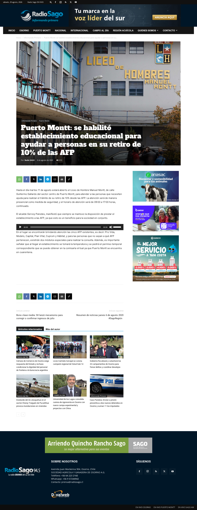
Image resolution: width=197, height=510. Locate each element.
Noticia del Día (22, 357)
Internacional (79, 30)
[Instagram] (60, 2)
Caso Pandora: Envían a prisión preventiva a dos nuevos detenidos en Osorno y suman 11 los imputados (106, 403)
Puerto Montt (42, 30)
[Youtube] (75, 2)
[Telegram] (48, 179)
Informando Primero (32, 37)
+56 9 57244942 (71, 478)
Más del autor (53, 329)
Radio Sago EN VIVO (36, 2)
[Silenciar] (110, 227)
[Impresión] (62, 179)
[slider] (117, 227)
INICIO (11, 30)
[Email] (55, 179)
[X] (70, 2)
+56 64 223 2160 (69, 475)
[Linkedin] (41, 179)
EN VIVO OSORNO (143, 507)
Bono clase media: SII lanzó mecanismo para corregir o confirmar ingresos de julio (39, 317)
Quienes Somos (147, 30)
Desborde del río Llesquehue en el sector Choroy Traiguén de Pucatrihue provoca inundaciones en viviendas (32, 403)
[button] (50, 2)
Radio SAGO (30, 160)
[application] (69, 227)
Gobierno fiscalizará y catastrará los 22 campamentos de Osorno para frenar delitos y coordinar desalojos (105, 364)
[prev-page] (18, 414)
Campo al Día (101, 30)
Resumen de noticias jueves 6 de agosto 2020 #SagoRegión (99, 317)
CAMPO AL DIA (59, 395)
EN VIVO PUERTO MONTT (164, 507)
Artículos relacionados (30, 329)
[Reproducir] (20, 227)
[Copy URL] (69, 179)
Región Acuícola (123, 30)
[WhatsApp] (19, 179)
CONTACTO (169, 30)
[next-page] (23, 414)
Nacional (60, 30)
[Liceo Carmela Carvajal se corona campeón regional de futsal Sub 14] (70, 346)
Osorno (24, 30)
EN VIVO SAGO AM (186, 507)
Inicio (18, 37)
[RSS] (65, 2)
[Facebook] (55, 2)
